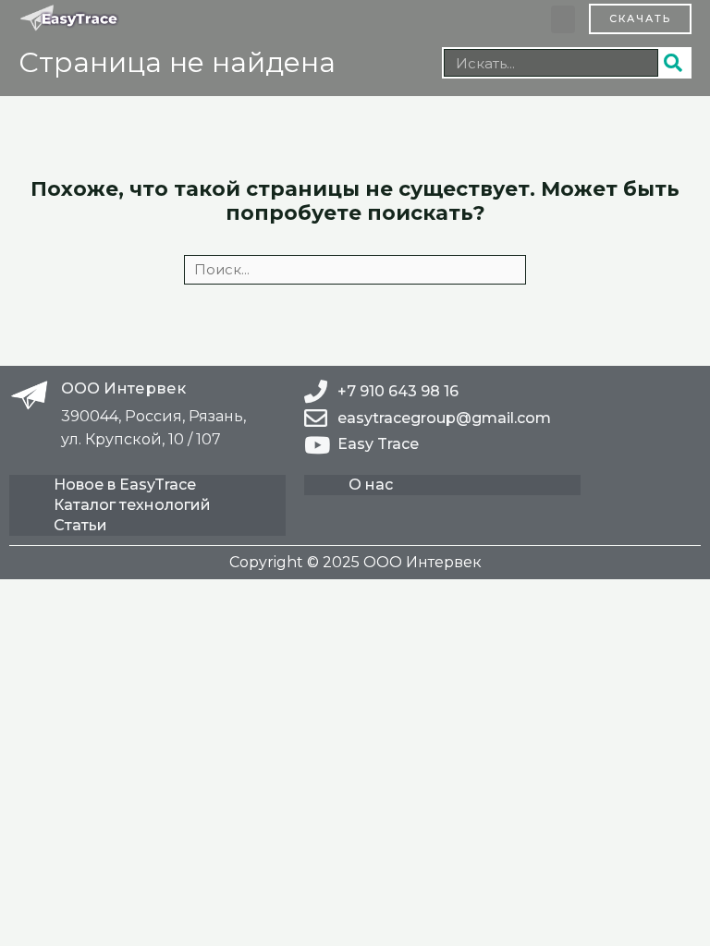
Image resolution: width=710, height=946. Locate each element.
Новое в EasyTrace (125, 484)
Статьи (80, 525)
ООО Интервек (123, 388)
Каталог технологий (132, 505)
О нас (371, 484)
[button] (563, 19)
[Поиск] (674, 63)
